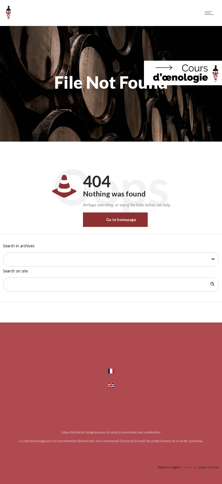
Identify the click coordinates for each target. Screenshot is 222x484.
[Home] (8, 18)
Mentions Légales (169, 467)
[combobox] (111, 259)
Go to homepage (121, 219)
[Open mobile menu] (210, 13)
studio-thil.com (209, 467)
